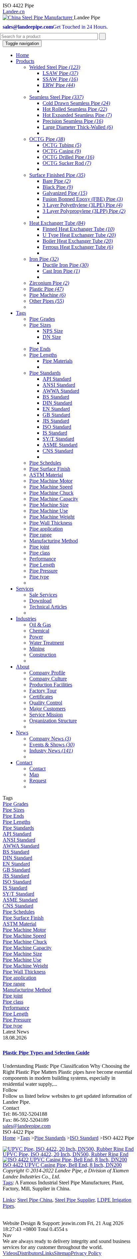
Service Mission (46, 714)
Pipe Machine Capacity (53, 499)
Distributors (29, 1253)
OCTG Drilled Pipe (68, 157)
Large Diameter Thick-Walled (78, 127)
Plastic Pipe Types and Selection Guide (46, 1052)
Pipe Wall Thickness (50, 523)
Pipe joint (39, 547)
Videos (10, 1253)
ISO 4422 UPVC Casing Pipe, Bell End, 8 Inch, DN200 (62, 1165)
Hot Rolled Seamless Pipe (75, 109)
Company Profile (47, 672)
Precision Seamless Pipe (73, 121)
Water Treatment (46, 642)
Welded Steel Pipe (54, 67)
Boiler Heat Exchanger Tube (78, 241)
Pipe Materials (57, 361)
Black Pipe (58, 187)
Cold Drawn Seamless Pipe (76, 103)
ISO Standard (57, 427)
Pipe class (39, 553)
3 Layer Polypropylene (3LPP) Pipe (84, 211)
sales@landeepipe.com (27, 1126)
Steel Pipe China (34, 1200)
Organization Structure (53, 720)
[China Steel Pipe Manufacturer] (38, 17)
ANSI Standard (59, 385)
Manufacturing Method (53, 541)
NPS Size (53, 331)
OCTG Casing (62, 151)
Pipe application (46, 529)
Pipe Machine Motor (50, 481)
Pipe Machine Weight (51, 517)
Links (9, 1200)
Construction (42, 654)
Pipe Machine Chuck (51, 493)
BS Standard (56, 397)
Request (37, 780)
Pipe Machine (47, 295)
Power (36, 636)
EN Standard (56, 409)
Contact (37, 768)
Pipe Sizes (40, 325)
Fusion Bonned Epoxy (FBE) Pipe (83, 199)
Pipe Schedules (45, 463)
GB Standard (56, 415)
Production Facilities (50, 684)
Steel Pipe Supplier (74, 1200)
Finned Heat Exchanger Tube (78, 229)
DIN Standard (57, 403)
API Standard (57, 379)
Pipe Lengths (43, 355)
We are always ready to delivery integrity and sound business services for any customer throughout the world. (66, 1244)
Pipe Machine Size (48, 505)
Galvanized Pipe (65, 193)
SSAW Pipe (60, 79)
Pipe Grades (42, 319)
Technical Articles (48, 607)
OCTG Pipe (47, 139)
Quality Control (45, 702)
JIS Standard (56, 421)
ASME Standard (60, 445)
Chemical (39, 630)
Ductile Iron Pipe (65, 265)
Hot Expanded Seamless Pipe (77, 115)
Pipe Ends (40, 349)
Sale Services (43, 595)
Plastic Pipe (46, 289)
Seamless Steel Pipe (56, 97)
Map (34, 774)
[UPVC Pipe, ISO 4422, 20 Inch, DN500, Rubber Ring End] (68, 1149)
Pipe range (40, 535)
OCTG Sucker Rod (67, 163)
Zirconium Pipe (49, 283)
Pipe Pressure (43, 571)
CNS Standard (58, 451)
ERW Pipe (59, 85)
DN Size (52, 337)
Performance (42, 559)
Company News (50, 738)
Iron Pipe (44, 259)
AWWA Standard (61, 391)
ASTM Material (46, 475)
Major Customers (47, 708)
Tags (25, 1138)
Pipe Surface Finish (49, 469)
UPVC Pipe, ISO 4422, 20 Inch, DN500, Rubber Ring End (65, 1154)
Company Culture (48, 678)
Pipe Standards (45, 373)
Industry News (51, 750)
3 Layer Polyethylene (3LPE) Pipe (82, 205)
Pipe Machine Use (48, 511)
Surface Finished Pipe (57, 175)
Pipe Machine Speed (50, 487)
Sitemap (62, 1253)
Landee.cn (14, 11)
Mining (37, 648)
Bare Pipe (56, 181)
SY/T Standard (58, 439)
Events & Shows (51, 744)
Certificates (41, 696)
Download (40, 601)
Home (9, 1138)
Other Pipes (46, 301)
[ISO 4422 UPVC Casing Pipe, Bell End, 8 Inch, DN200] (65, 1159)
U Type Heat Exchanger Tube (79, 235)
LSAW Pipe (60, 73)
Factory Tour (43, 690)
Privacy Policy (86, 1253)
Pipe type (39, 577)
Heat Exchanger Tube (57, 223)
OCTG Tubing (62, 145)
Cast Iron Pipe (61, 271)
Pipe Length (42, 565)
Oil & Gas (40, 625)
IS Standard (55, 433)
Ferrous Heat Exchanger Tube (78, 247)
